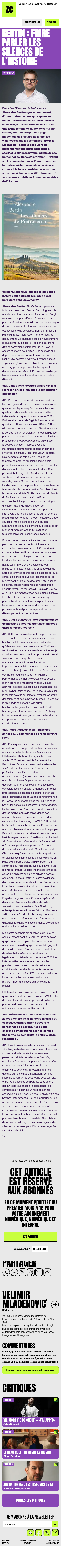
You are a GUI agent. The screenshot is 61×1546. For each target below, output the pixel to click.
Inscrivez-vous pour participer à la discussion (30, 1370)
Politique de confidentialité (52, 1542)
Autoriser (51, 22)
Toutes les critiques (30, 1500)
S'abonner (30, 1237)
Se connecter (39, 1249)
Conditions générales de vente (27, 1542)
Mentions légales (6, 1542)
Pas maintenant (32, 22)
